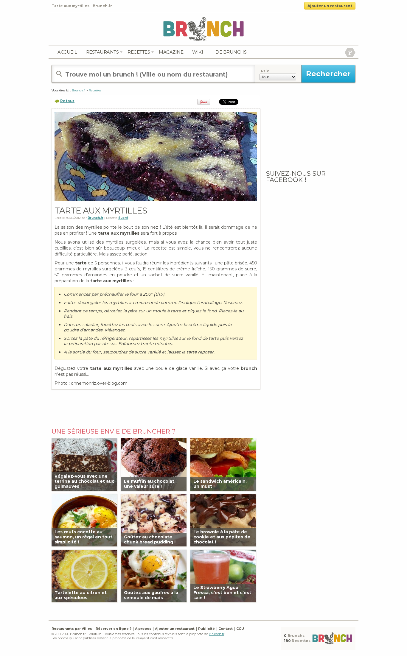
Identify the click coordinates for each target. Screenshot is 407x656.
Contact (225, 629)
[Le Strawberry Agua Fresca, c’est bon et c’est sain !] (223, 575)
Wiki (197, 52)
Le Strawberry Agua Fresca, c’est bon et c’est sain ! (222, 592)
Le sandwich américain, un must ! (220, 484)
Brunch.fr (216, 634)
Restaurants (102, 52)
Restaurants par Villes (72, 629)
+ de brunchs (229, 52)
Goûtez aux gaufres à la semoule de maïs (151, 595)
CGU (240, 629)
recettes (139, 52)
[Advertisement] (156, 407)
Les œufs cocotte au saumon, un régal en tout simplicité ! (83, 537)
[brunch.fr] (203, 29)
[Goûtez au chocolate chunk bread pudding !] (154, 520)
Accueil (67, 52)
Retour (67, 101)
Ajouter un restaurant (329, 6)
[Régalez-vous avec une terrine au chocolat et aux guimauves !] (84, 464)
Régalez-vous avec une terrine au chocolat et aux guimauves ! (84, 481)
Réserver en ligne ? (113, 629)
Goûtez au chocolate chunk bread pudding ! (149, 539)
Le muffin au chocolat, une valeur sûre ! (149, 484)
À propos (143, 629)
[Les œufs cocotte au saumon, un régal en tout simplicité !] (84, 520)
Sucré (123, 218)
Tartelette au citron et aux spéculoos (81, 595)
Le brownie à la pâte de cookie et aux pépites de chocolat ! (221, 537)
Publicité (206, 629)
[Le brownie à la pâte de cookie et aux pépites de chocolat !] (223, 520)
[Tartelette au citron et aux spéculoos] (84, 575)
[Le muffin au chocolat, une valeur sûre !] (154, 464)
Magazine (171, 52)
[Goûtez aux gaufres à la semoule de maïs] (154, 575)
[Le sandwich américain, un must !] (223, 464)
